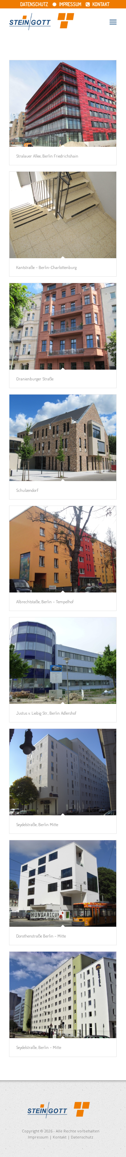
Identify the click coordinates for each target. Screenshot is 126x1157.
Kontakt (100, 4)
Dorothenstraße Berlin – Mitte (41, 936)
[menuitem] (34, 4)
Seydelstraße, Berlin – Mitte (38, 1047)
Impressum (69, 4)
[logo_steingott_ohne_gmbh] (52, 21)
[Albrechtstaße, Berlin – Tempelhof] (62, 549)
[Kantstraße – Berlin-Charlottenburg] (62, 215)
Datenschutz (34, 4)
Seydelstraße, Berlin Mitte (37, 824)
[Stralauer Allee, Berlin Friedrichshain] (62, 103)
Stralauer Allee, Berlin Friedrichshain (47, 156)
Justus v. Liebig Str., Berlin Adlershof (46, 713)
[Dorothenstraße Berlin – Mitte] (62, 883)
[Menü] (113, 21)
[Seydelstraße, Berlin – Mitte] (62, 995)
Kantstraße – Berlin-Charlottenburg (46, 267)
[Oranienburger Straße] (62, 326)
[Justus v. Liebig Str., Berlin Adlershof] (62, 660)
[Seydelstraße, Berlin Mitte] (62, 772)
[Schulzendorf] (62, 438)
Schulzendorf (27, 490)
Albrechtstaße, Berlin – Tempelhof (45, 601)
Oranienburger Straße (34, 378)
